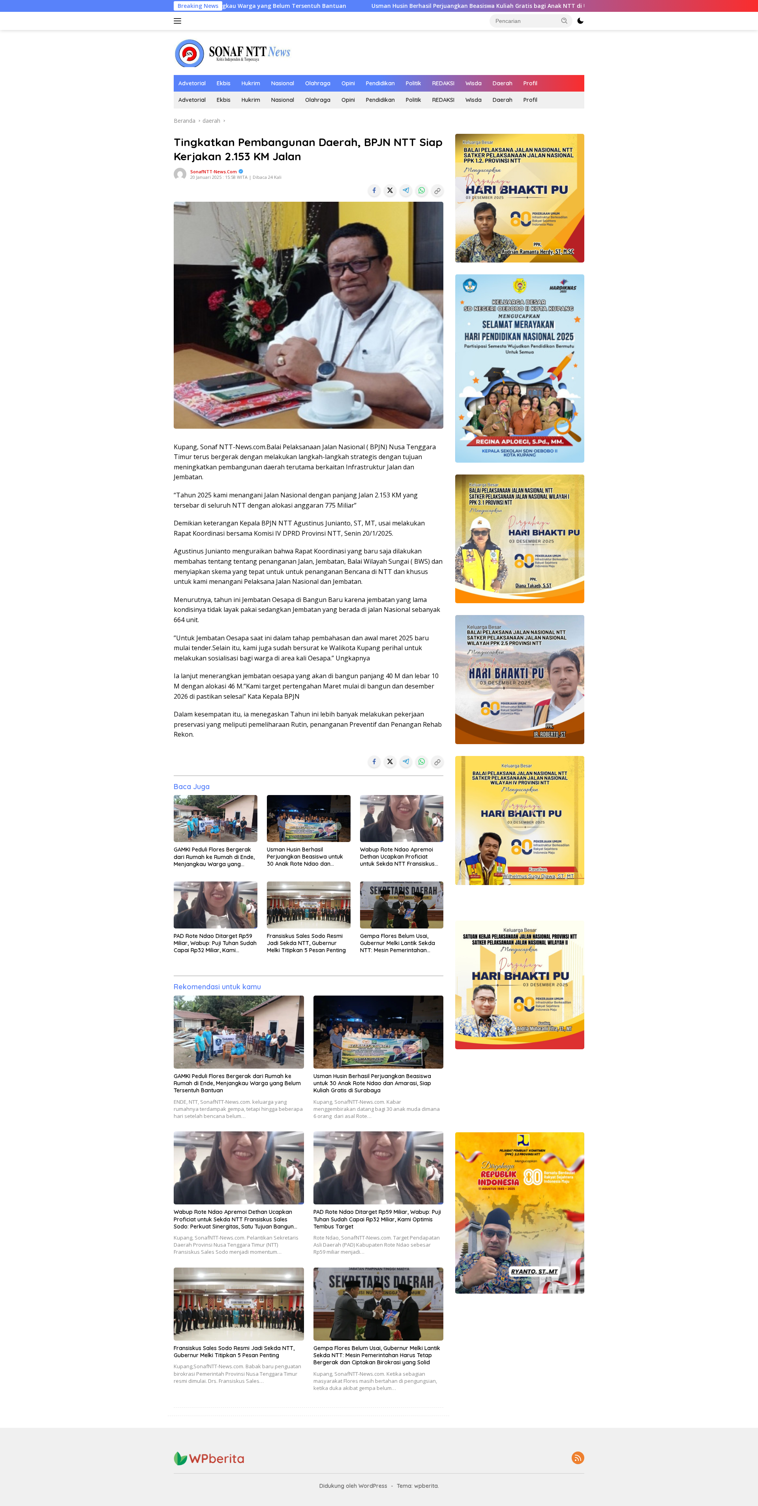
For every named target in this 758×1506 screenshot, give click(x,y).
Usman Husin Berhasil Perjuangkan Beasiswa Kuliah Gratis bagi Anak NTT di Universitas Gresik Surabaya (390, 5)
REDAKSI (443, 83)
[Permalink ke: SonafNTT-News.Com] (180, 173)
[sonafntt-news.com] (233, 52)
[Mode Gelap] (580, 21)
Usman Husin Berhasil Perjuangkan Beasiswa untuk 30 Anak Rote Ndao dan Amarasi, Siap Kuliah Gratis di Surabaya (305, 857)
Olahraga (317, 83)
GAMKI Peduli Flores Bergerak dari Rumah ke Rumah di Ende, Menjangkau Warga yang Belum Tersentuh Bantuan (214, 857)
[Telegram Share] (406, 190)
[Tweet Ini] (390, 190)
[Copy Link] (437, 190)
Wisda (473, 83)
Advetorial (192, 83)
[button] (564, 20)
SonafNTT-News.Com (213, 171)
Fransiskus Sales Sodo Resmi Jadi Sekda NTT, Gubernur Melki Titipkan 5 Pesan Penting (306, 943)
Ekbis (224, 83)
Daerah (502, 83)
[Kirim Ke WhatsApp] (422, 190)
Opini (348, 83)
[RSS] (578, 1458)
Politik (413, 83)
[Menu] (179, 21)
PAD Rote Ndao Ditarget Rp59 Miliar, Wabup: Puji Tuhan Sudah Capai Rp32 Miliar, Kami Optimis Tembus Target (215, 943)
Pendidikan (380, 83)
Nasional (282, 83)
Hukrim (251, 83)
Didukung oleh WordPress (353, 1485)
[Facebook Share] (374, 190)
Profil (530, 83)
